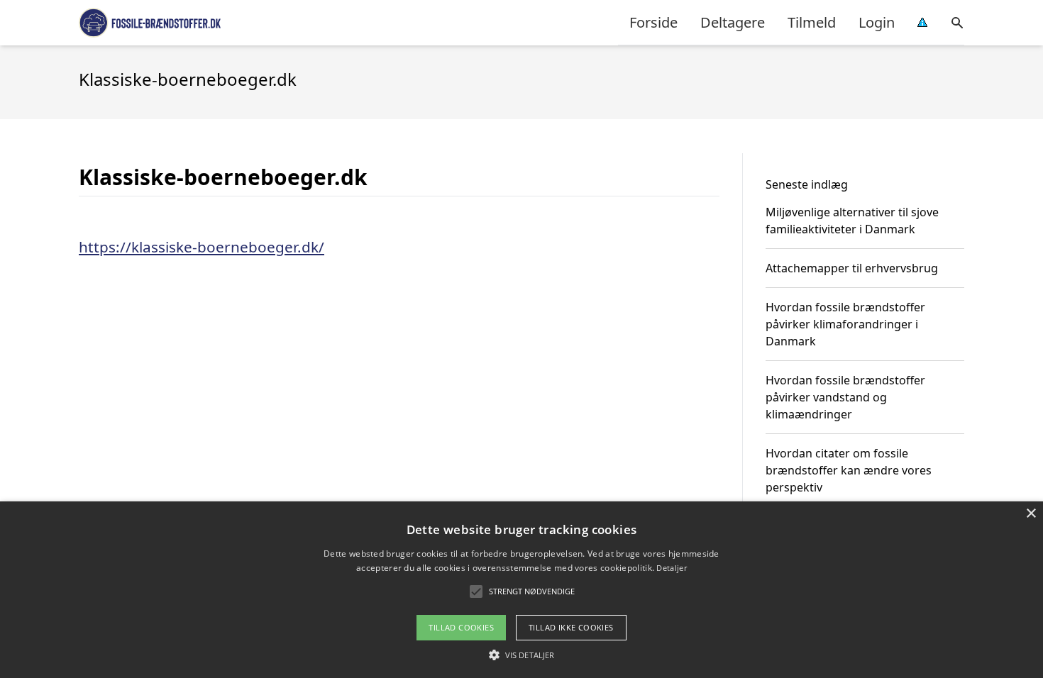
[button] (521, 655)
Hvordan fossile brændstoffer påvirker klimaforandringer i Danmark (845, 324)
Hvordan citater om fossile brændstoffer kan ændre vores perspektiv (849, 470)
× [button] (1030, 513)
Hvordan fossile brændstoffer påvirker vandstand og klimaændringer (845, 397)
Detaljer (671, 567)
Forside (653, 22)
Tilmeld (812, 22)
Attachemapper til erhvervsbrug (852, 268)
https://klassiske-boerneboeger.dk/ (201, 247)
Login (877, 22)
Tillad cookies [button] (461, 627)
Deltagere (732, 22)
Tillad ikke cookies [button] (571, 627)
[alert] (521, 589)
